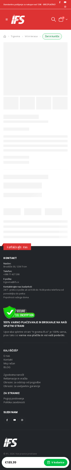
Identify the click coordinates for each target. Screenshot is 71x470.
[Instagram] (65, 6)
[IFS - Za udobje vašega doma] (18, 19)
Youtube (14, 420)
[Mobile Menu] (6, 19)
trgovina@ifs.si (11, 282)
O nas (6, 355)
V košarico (58, 462)
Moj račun (9, 363)
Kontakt (8, 359)
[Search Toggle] (53, 19)
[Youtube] (65, 2)
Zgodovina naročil (13, 374)
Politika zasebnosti (14, 402)
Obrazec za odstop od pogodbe (22, 382)
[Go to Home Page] (4, 36)
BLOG (6, 367)
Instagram (22, 420)
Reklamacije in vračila (15, 378)
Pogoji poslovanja (13, 398)
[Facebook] (60, 2)
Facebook (7, 420)
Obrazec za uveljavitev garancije (21, 386)
